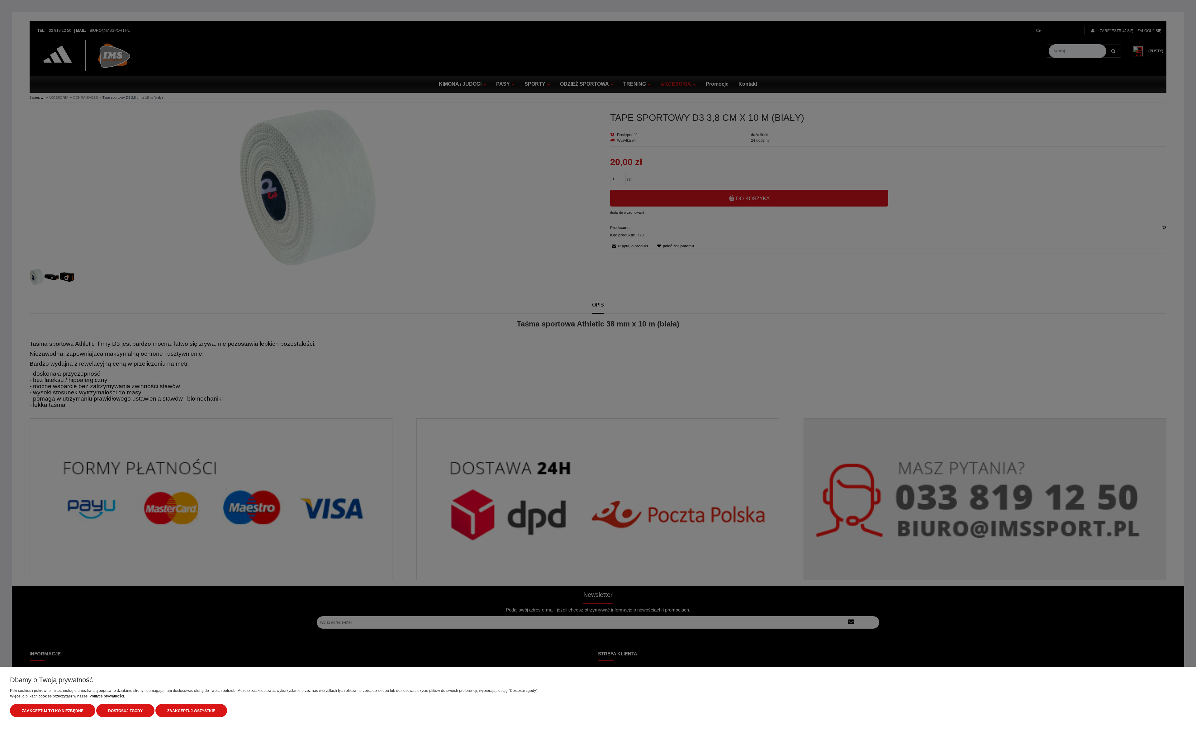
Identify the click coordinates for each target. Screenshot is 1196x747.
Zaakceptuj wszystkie (191, 711)
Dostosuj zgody (125, 711)
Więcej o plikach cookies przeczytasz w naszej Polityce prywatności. (67, 696)
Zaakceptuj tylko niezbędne (52, 711)
